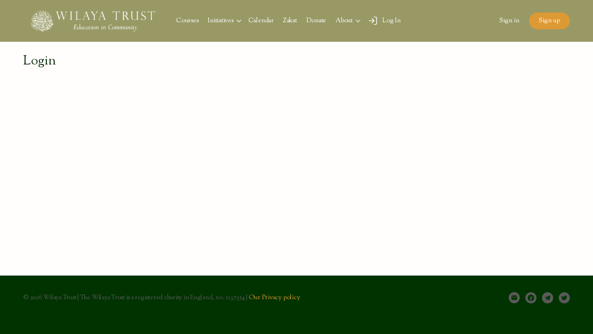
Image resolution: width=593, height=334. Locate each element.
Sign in (509, 21)
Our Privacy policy (274, 297)
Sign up (549, 21)
